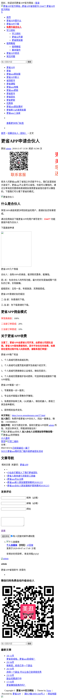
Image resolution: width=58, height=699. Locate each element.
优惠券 (9, 103)
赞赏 (3, 441)
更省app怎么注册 (15, 479)
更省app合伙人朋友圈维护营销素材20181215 (28, 485)
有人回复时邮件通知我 (24, 536)
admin (8, 148)
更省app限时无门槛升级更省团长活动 (22, 451)
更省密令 (10, 93)
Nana (48, 690)
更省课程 (10, 84)
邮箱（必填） (33, 503)
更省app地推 (12, 87)
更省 (8, 71)
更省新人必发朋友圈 (16, 110)
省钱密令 (10, 80)
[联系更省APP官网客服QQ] (2, 696)
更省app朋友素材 (14, 106)
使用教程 (10, 43)
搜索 (29, 62)
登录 (37, 3)
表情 (3, 531)
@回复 (29, 545)
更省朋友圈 (17, 40)
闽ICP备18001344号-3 (34, 694)
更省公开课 (17, 37)
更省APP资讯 (12, 53)
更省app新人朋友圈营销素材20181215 (25, 482)
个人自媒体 (11, 545)
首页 (8, 17)
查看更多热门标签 (15, 123)
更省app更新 (12, 90)
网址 (29, 509)
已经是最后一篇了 (21, 448)
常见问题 (10, 56)
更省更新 (10, 100)
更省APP (10, 67)
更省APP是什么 (13, 20)
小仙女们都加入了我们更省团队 (22, 472)
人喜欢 (5, 438)
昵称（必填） (33, 498)
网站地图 (52, 694)
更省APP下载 (12, 24)
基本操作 (16, 50)
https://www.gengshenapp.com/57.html (28, 415)
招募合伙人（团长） (17, 133)
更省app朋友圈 (13, 74)
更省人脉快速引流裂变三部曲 (21, 476)
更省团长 (10, 97)
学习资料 (10, 30)
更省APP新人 (12, 77)
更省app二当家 (13, 113)
